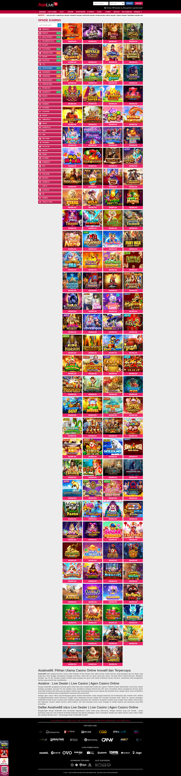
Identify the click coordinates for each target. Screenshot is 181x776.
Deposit (117, 12)
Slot (62, 12)
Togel (99, 12)
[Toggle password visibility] (123, 3)
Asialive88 (42, 674)
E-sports (90, 12)
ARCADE (70, 12)
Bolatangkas (127, 12)
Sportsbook (80, 12)
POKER (108, 12)
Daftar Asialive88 (50, 707)
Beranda (42, 12)
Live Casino (52, 12)
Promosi (137, 12)
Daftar (138, 3)
